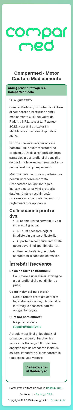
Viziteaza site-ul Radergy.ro (36, 369)
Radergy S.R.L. (55, 388)
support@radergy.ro (27, 327)
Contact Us (58, 400)
